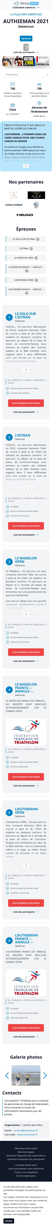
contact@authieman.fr (26, 1130)
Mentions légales (26, 1152)
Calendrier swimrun (24, 7)
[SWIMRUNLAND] (13, 205)
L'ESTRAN (23, 248)
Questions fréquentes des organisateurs (26, 1155)
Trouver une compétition (26, 1172)
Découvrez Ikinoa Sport (26, 1148)
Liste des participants (24, 412)
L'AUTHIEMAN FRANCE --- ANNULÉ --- (26, 289)
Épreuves (26, 38)
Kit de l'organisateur (26, 1175)
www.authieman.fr (27, 1134)
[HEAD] (25, 215)
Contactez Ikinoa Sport (26, 1165)
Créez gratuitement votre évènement (26, 1168)
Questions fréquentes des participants (26, 1159)
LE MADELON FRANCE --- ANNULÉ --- (26, 267)
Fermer (8, 1221)
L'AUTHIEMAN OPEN (24, 280)
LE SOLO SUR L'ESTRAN (24, 239)
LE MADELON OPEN (23, 257)
